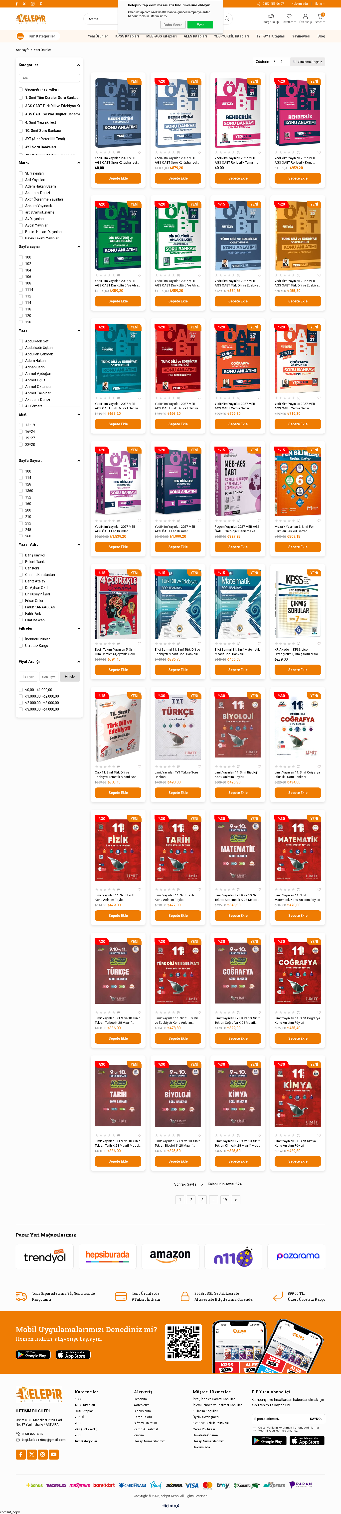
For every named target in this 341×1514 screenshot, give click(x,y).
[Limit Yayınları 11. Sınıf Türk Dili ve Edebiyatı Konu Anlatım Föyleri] (178, 973)
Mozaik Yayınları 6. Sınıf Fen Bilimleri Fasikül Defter (294, 529)
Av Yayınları (34, 219)
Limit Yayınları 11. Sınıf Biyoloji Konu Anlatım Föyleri (236, 774)
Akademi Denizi (37, 193)
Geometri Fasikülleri (42, 89)
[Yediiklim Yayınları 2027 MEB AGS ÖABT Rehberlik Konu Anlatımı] (298, 113)
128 (28, 322)
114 (28, 303)
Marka (24, 162)
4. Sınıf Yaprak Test (40, 122)
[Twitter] (32, 1455)
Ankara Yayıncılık (38, 206)
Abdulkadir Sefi (37, 341)
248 (28, 530)
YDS (78, 1423)
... (213, 1200)
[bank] (170, 1485)
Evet (200, 25)
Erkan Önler (34, 601)
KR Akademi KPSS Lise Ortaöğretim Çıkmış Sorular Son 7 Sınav (297, 652)
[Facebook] (21, 1455)
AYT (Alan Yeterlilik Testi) (45, 139)
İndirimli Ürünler (37, 639)
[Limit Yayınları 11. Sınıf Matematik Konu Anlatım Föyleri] (298, 850)
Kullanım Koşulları (205, 1411)
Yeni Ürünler (98, 36)
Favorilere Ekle (139, 152)
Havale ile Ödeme (205, 1435)
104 (28, 270)
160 (28, 504)
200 (28, 510)
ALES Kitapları (195, 36)
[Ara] (227, 18)
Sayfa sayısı (29, 246)
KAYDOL (316, 1419)
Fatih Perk (33, 614)
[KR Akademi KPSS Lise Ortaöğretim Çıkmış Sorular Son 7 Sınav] (298, 604)
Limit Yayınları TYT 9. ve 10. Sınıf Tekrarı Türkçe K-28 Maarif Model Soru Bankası (117, 1020)
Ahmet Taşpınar (38, 393)
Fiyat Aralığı (29, 661)
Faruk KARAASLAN (40, 607)
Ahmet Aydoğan (38, 374)
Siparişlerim (142, 1411)
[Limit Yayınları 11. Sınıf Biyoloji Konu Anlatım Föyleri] (238, 727)
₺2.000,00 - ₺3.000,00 (42, 703)
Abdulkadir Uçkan (39, 348)
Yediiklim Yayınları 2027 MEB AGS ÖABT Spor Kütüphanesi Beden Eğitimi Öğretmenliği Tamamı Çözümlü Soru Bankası (177, 160)
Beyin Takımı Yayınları (42, 238)
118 (28, 309)
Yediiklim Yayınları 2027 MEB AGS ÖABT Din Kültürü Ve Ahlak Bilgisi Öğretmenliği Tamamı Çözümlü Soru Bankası (177, 283)
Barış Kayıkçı (35, 555)
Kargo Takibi (143, 1417)
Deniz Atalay (35, 581)
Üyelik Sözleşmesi (206, 1417)
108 (28, 283)
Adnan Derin (35, 367)
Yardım (139, 1435)
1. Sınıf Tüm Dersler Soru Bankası (52, 98)
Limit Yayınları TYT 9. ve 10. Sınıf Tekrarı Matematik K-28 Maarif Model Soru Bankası (237, 897)
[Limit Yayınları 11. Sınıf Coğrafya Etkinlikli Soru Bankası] (298, 727)
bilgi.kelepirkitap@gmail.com (43, 1440)
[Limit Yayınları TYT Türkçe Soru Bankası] (178, 727)
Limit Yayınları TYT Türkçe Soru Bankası (176, 774)
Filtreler (26, 628)
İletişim (320, 3)
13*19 (30, 425)
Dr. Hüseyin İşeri (37, 594)
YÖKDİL (80, 1417)
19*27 (30, 438)
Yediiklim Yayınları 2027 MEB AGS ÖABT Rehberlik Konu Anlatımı (295, 160)
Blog (321, 36)
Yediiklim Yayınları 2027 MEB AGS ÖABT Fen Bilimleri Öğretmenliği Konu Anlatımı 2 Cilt (178, 529)
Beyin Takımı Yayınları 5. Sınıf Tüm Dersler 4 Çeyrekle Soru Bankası (115, 652)
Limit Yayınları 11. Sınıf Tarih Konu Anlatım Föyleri (174, 897)
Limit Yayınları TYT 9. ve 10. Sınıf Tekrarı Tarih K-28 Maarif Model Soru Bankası (117, 1143)
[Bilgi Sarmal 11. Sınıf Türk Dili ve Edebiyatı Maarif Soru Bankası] (178, 604)
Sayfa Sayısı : (30, 460)
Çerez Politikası (204, 1429)
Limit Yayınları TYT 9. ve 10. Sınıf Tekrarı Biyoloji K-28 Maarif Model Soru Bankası (177, 1143)
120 (28, 316)
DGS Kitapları (84, 1411)
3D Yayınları (34, 173)
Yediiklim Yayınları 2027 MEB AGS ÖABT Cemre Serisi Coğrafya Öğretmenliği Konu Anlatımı (235, 406)
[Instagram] (43, 1455)
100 (28, 257)
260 (28, 536)
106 (28, 277)
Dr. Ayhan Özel (36, 588)
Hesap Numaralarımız (149, 1441)
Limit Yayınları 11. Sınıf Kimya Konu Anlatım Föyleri (295, 1143)
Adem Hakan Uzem (40, 186)
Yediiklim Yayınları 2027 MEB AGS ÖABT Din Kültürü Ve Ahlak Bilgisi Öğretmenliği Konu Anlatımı (117, 283)
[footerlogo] (39, 1394)
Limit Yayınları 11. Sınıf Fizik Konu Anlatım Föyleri (114, 897)
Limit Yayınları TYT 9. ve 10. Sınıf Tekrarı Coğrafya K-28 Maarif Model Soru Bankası (237, 1020)
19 (225, 1200)
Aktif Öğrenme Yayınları (44, 199)
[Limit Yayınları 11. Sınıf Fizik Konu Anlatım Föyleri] (118, 850)
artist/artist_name (39, 212)
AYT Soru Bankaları (40, 147)
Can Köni (32, 568)
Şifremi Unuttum (145, 1423)
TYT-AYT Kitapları (270, 36)
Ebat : (23, 414)
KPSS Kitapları (127, 36)
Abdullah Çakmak (39, 354)
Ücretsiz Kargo (36, 646)
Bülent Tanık (35, 562)
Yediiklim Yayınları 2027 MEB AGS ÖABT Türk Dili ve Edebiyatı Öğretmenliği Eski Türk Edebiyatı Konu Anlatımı (237, 283)
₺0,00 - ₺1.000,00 (38, 690)
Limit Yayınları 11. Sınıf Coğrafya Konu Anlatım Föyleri (297, 1020)
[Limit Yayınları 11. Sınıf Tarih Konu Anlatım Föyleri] (178, 850)
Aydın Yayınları (36, 225)
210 (28, 517)
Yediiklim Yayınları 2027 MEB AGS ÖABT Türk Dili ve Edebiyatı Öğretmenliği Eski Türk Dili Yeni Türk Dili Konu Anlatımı (117, 406)
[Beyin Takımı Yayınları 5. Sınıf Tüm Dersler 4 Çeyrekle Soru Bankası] (118, 604)
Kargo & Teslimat (146, 1429)
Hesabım (140, 1399)
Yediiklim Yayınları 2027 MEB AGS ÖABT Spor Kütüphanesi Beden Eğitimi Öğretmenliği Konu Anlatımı (118, 160)
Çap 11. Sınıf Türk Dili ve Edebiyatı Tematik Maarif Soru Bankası (116, 774)
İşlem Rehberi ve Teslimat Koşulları (217, 1405)
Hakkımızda (300, 3)
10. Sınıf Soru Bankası (43, 131)
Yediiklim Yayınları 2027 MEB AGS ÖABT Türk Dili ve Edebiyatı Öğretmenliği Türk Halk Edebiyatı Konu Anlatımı (298, 283)
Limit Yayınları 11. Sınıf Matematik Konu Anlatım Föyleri (297, 897)
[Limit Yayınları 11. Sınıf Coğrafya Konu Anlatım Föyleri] (298, 973)
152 (28, 497)
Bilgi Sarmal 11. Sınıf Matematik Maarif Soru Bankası (237, 652)
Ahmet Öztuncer (38, 387)
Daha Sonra (173, 25)
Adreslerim (142, 1405)
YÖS (78, 1435)
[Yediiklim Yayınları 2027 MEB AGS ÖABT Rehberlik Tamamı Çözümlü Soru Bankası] (238, 113)
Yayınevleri (301, 36)
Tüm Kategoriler (86, 1441)
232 (28, 523)
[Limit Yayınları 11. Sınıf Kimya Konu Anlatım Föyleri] (298, 1096)
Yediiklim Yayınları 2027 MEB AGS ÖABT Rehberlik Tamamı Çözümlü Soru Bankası (235, 160)
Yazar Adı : (28, 544)
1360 (29, 491)
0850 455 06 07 (32, 1434)
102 (28, 264)
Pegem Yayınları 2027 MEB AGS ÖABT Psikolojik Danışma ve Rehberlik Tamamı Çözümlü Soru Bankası (237, 529)
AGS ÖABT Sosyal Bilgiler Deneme (52, 114)
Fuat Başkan (35, 620)
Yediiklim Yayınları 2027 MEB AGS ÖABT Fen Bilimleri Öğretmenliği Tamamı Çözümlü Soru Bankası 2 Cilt (117, 529)
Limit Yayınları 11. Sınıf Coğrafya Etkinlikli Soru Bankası (297, 774)
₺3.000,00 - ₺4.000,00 (42, 709)
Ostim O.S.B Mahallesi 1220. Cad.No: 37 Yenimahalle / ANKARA (39, 1422)
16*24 (30, 432)
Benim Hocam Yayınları (43, 232)
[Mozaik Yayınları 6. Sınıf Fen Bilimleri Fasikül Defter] (298, 481)
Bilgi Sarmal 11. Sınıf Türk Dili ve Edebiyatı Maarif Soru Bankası (177, 652)
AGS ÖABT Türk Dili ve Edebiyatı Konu (52, 106)
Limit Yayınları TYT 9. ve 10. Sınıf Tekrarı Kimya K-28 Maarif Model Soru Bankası (238, 1143)
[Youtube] (54, 1455)
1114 (29, 290)
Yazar (24, 330)
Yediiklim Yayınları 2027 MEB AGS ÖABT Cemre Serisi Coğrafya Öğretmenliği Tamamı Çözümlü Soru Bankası (296, 406)
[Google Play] (269, 1440)
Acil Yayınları (35, 180)
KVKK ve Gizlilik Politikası (211, 1423)
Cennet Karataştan (40, 575)
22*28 (30, 445)
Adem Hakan (35, 361)
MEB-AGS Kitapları (161, 36)
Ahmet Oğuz (35, 380)
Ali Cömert (33, 406)
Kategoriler (28, 65)
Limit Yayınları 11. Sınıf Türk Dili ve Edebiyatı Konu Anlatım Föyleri (176, 1020)
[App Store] (307, 1440)
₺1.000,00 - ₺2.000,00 (42, 696)
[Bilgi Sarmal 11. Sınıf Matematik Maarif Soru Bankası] (238, 604)
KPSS (78, 1399)
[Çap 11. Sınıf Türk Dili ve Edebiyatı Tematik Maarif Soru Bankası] (118, 727)
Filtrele (70, 676)
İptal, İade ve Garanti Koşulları (214, 1399)
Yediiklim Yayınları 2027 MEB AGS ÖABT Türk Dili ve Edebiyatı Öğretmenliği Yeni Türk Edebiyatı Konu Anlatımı (177, 406)
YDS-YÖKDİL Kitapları (231, 36)
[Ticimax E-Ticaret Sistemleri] (170, 1506)
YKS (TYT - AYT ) (86, 1429)
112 (28, 296)
